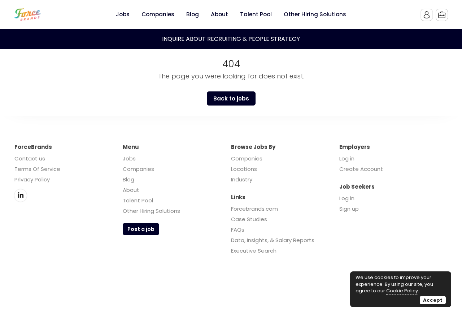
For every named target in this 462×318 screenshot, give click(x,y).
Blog (128, 179)
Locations (244, 169)
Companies (138, 169)
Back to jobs (231, 98)
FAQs (237, 229)
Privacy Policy (32, 179)
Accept (433, 300)
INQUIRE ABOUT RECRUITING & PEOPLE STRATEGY (231, 39)
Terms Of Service (37, 169)
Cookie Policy (402, 290)
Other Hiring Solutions (151, 211)
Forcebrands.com (254, 208)
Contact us (29, 158)
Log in (346, 158)
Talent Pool (138, 200)
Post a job (140, 229)
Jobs (129, 158)
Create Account (361, 169)
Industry (241, 179)
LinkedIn (20, 195)
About (131, 190)
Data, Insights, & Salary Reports (272, 240)
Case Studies (249, 219)
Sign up (349, 208)
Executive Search (253, 250)
